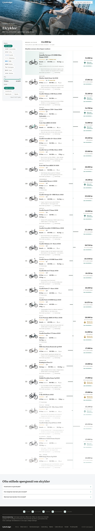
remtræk (46, 369)
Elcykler (28, 511)
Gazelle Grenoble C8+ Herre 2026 (50, 138)
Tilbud (56, 2)
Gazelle (11, 55)
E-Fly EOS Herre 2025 (46, 394)
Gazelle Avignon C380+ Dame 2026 (50, 109)
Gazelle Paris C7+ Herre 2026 (48, 288)
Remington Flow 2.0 (45, 362)
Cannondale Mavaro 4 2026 (48, 181)
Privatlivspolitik (74, 527)
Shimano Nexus (47, 173)
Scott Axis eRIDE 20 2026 (47, 123)
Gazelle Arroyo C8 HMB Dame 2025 (50, 259)
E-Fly (10, 52)
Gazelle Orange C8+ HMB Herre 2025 (51, 194)
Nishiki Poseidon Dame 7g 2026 (49, 378)
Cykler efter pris (59, 527)
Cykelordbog (44, 527)
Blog (61, 2)
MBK (10, 61)
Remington (11, 67)
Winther (11, 73)
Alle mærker (8, 46)
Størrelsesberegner (34, 527)
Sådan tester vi (24, 527)
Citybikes (47, 511)
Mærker (50, 2)
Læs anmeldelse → (88, 66)
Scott (10, 70)
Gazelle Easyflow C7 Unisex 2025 (49, 333)
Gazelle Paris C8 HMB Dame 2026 (50, 300)
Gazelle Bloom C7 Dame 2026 (48, 271)
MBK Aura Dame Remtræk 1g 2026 (50, 347)
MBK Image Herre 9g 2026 (48, 456)
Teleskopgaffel (44, 309)
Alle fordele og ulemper (45, 72)
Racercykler (38, 511)
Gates (42, 369)
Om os (17, 527)
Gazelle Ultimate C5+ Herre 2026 (50, 244)
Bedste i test (34, 2)
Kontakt (66, 527)
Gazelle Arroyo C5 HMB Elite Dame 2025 (50, 56)
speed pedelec (58, 430)
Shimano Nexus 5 (45, 237)
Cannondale (12, 49)
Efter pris (42, 2)
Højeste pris (8, 94)
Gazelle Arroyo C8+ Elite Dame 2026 (51, 407)
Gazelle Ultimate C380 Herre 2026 (50, 94)
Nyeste (16, 94)
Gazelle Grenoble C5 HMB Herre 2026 (51, 228)
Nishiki (11, 64)
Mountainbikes (58, 511)
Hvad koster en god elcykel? (12, 486)
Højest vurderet (9, 88)
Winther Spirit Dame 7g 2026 (48, 78)
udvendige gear (45, 464)
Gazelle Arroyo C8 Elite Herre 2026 (50, 150)
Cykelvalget (7, 2)
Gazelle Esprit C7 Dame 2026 (48, 210)
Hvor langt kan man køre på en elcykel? (15, 492)
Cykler (26, 2)
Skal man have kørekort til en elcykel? (15, 497)
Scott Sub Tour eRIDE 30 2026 (49, 165)
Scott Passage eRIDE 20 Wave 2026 (50, 317)
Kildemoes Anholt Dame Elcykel (49, 438)
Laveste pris (8, 91)
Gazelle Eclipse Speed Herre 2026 (50, 423)
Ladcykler (69, 511)
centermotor (50, 220)
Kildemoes (12, 58)
